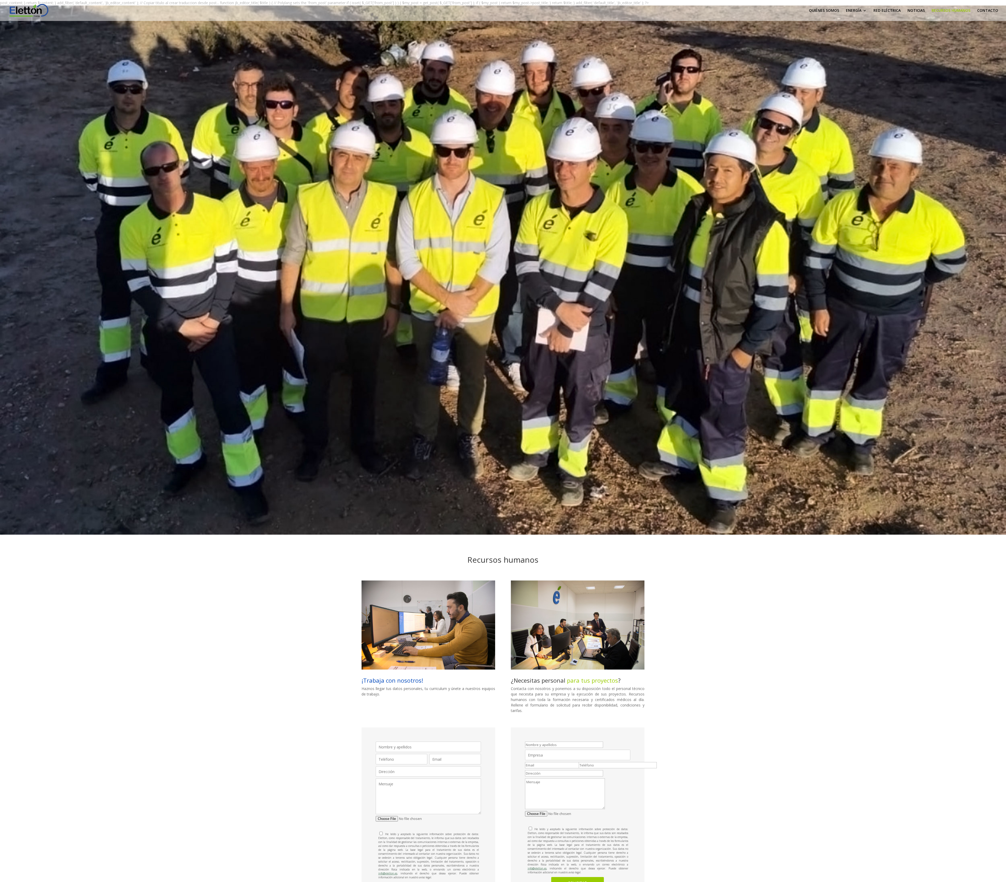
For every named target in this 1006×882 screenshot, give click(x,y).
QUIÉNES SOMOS (824, 11)
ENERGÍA (853, 11)
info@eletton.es (387, 873)
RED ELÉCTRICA (887, 11)
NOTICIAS (916, 11)
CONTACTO (987, 11)
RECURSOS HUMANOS (951, 11)
